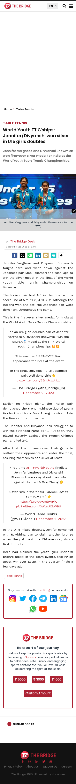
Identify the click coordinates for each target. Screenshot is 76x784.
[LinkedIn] (38, 255)
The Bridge (44, 590)
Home (8, 109)
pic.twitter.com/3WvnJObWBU (38, 506)
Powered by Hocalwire (50, 774)
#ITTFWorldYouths (40, 467)
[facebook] (15, 255)
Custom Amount (38, 693)
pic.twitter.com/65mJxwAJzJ (39, 380)
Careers (66, 766)
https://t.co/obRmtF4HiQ (38, 501)
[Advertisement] (38, 61)
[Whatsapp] (30, 255)
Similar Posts (23, 724)
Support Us (49, 766)
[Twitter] (22, 255)
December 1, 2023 (51, 519)
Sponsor (30, 657)
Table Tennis (15, 123)
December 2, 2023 (38, 393)
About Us (33, 766)
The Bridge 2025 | (23, 774)
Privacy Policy (13, 766)
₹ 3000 (38, 679)
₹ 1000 (56, 679)
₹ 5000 (20, 679)
